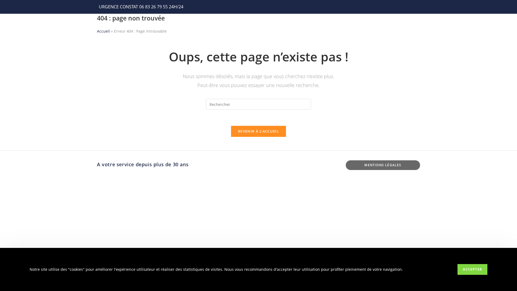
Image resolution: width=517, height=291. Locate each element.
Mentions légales (382, 165)
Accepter (472, 269)
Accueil (103, 31)
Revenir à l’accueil (258, 131)
